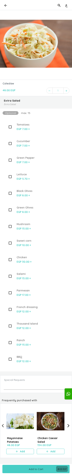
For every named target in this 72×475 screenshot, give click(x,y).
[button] (36, 102)
